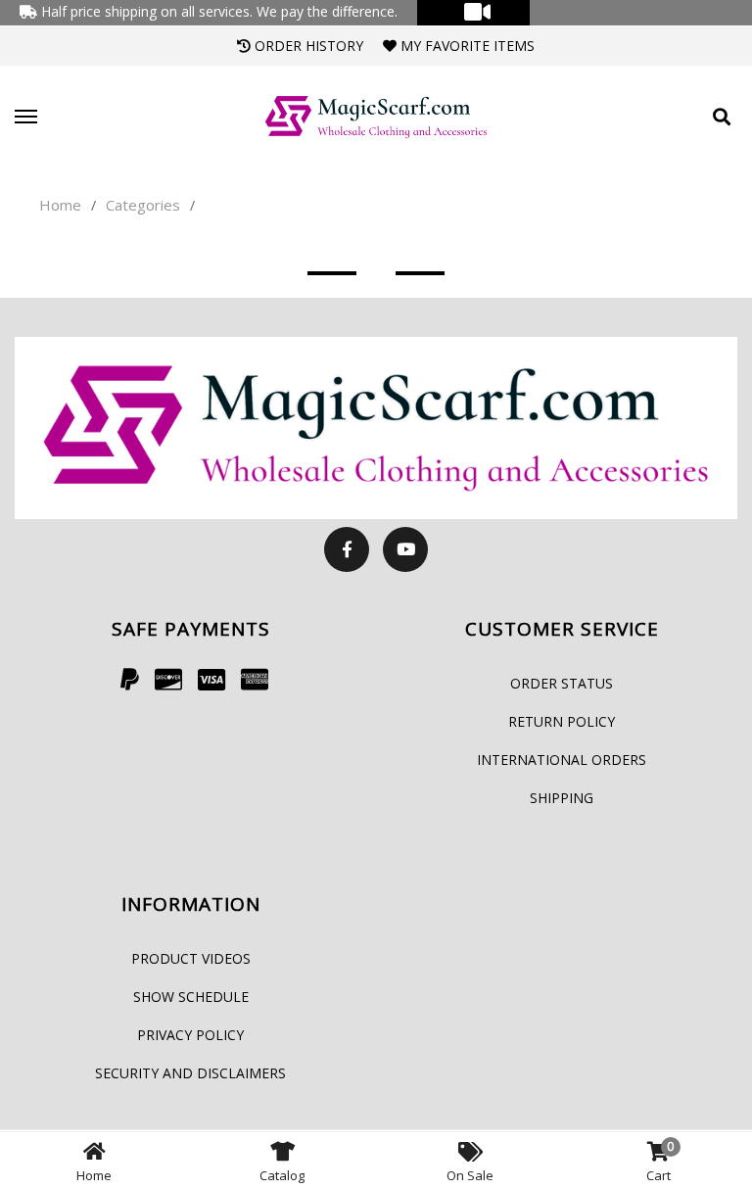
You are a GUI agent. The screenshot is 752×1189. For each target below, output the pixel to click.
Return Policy (561, 721)
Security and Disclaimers (190, 1073)
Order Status (561, 683)
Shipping (561, 797)
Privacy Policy (190, 1034)
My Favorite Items (466, 45)
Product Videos (191, 958)
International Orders (561, 759)
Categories (143, 204)
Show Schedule (191, 996)
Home (60, 204)
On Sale (470, 1175)
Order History (307, 45)
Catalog (282, 1175)
